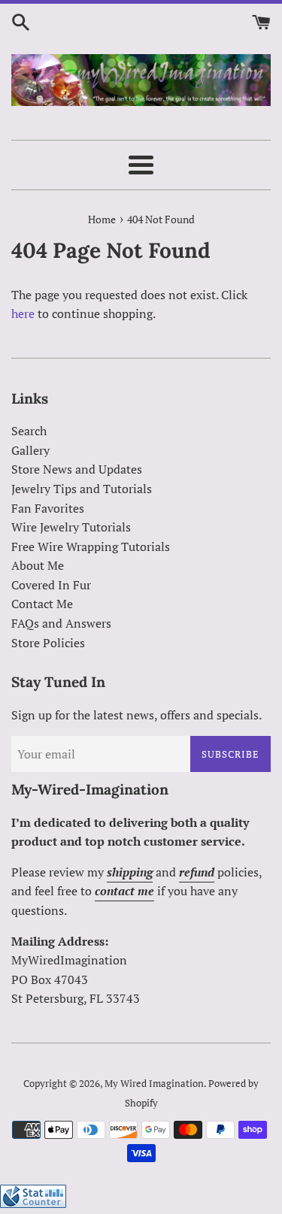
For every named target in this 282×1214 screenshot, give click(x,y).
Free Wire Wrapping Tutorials (90, 546)
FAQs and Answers (61, 623)
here (23, 313)
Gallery (30, 450)
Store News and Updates (76, 469)
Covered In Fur (51, 585)
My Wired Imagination (154, 1083)
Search (29, 430)
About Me (37, 565)
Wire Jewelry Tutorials (71, 527)
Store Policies (48, 642)
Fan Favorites (47, 508)
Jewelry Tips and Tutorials (81, 488)
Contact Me (42, 603)
